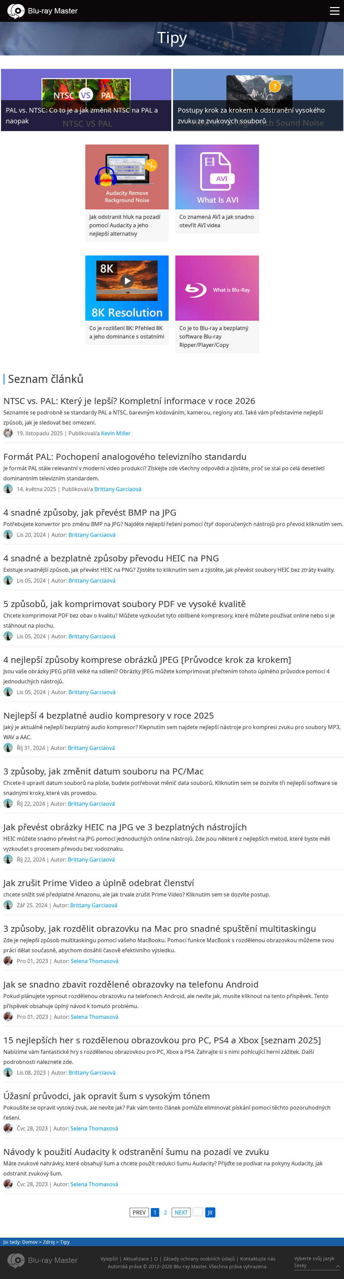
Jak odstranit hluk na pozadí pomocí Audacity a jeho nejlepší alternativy (124, 225)
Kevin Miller (116, 433)
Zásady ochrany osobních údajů (199, 1258)
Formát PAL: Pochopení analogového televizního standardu (125, 456)
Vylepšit (109, 1258)
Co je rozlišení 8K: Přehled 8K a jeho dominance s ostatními (126, 332)
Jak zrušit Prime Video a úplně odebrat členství (98, 883)
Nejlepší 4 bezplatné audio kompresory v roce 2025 (108, 715)
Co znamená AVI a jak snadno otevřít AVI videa (216, 221)
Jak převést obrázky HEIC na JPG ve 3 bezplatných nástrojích (125, 827)
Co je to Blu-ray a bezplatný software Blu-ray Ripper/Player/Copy (213, 336)
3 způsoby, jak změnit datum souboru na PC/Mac (103, 771)
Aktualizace (136, 1258)
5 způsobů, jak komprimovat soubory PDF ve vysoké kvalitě (124, 604)
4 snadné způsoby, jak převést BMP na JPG (89, 512)
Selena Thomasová (95, 961)
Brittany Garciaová (117, 489)
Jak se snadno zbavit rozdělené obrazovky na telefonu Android (131, 984)
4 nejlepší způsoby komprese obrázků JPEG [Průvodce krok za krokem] (147, 659)
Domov (30, 1242)
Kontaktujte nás (257, 1258)
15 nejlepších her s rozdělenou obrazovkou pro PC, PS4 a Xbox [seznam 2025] (162, 1040)
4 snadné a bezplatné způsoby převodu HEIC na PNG (111, 558)
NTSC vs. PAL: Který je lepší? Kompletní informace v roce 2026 (129, 401)
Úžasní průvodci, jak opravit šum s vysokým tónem (106, 1096)
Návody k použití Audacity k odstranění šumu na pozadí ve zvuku (136, 1152)
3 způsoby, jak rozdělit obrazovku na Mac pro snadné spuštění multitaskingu (159, 928)
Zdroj (49, 1242)
